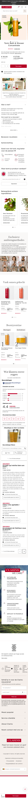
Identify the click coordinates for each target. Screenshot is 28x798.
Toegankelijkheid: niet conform (14, 763)
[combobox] (14, 692)
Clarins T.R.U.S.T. (13, 175)
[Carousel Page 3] (15, 227)
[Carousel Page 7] (17, 41)
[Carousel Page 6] (16, 41)
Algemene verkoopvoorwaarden (14, 758)
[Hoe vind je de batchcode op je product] (25, 179)
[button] (14, 105)
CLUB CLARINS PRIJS (18, 58)
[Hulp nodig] (25, 789)
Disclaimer (19, 761)
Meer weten (4, 658)
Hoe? (16, 114)
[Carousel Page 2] (11, 41)
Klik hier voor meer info (14, 377)
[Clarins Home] (6, 7)
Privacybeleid (10, 761)
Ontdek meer (6, 222)
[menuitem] (18, 7)
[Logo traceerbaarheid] (3, 174)
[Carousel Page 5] (15, 41)
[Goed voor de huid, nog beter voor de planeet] (15, 150)
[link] (18, 58)
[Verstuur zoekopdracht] (25, 11)
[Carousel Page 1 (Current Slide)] (10, 41)
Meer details (18, 53)
